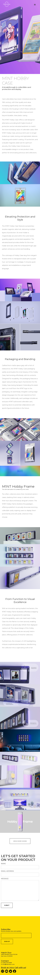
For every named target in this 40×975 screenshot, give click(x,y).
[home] (8, 4)
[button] (35, 5)
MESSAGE (5, 879)
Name (3, 864)
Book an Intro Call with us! (13, 967)
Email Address (7, 871)
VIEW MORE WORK (20, 841)
